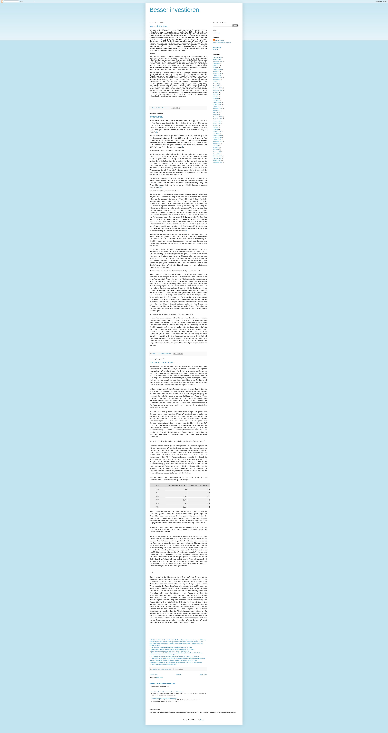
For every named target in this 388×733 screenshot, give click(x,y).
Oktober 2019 (217, 123)
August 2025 (216, 63)
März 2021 (216, 114)
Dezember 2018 (217, 135)
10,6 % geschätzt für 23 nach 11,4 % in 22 (163, 640)
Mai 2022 (215, 96)
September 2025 (217, 61)
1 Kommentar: (165, 107)
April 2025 (216, 65)
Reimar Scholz (219, 40)
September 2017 (217, 162)
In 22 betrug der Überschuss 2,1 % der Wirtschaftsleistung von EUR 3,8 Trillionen (175, 656)
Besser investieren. (175, 9)
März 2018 (216, 150)
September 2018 (217, 141)
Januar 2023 (216, 86)
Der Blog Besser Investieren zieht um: (163, 683)
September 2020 (217, 119)
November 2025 (217, 57)
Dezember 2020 (217, 117)
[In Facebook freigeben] (177, 108)
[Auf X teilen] (175, 108)
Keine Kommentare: (166, 353)
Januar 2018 (216, 154)
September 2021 (217, 108)
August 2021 (216, 110)
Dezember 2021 (217, 102)
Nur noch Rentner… (159, 26)
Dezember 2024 (217, 69)
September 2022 (217, 90)
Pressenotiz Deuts (163, 664)
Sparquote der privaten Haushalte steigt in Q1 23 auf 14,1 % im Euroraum (172, 649)
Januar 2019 (216, 133)
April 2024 (216, 71)
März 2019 (216, 129)
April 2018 (216, 148)
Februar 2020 (217, 121)
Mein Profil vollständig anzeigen (222, 42)
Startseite (178, 674)
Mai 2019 (215, 127)
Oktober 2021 (217, 106)
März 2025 (216, 67)
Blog (160, 187)
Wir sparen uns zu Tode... (162, 362)
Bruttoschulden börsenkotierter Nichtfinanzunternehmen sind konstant (171, 647)
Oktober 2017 (217, 160)
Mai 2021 (215, 112)
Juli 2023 (215, 82)
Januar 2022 (216, 100)
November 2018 (217, 137)
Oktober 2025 (217, 59)
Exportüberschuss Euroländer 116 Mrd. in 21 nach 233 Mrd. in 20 (170, 651)
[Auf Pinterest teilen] (179, 108)
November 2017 (217, 158)
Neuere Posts (154, 674)
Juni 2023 (216, 84)
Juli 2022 (215, 92)
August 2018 (216, 143)
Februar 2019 (217, 131)
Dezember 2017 (217, 156)
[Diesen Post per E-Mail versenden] (172, 108)
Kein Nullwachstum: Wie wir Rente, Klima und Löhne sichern (167, 692)
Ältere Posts (203, 674)
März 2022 (216, 98)
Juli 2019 (215, 125)
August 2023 (216, 80)
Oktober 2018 (217, 139)
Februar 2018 (217, 152)
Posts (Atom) (159, 677)
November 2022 (217, 88)
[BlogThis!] (174, 108)
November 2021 (217, 104)
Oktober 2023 (217, 75)
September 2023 (217, 77)
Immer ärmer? (156, 116)
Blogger (202, 720)
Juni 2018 (216, 145)
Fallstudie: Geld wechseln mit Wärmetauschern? (164, 698)
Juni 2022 (216, 94)
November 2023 (217, 73)
